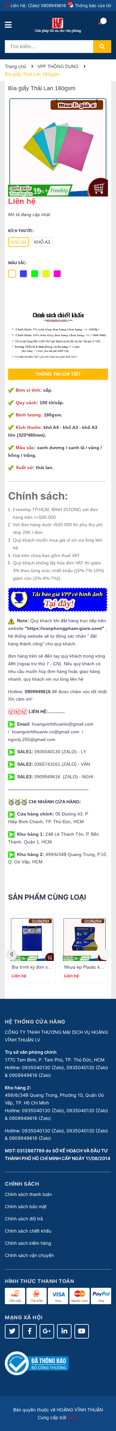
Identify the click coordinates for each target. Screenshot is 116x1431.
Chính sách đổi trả (24, 1218)
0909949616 (53, 5)
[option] (32, 948)
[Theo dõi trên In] (64, 1331)
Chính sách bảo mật (26, 1206)
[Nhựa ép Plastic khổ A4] (84, 939)
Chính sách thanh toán (28, 1194)
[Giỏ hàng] (100, 27)
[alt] (58, 336)
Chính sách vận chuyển (29, 1255)
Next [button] (105, 954)
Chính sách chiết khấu (28, 1231)
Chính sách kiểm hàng (28, 1243)
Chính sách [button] (22, 1184)
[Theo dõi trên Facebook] (29, 1331)
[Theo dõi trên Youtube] (81, 1331)
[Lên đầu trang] (105, 1400)
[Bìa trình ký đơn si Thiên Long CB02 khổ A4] (31, 939)
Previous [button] (11, 954)
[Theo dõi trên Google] (47, 1331)
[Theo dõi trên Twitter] (12, 1331)
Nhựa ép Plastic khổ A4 (87, 967)
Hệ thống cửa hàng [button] (35, 1021)
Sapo (72, 1417)
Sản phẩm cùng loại (47, 897)
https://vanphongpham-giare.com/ (64, 628)
